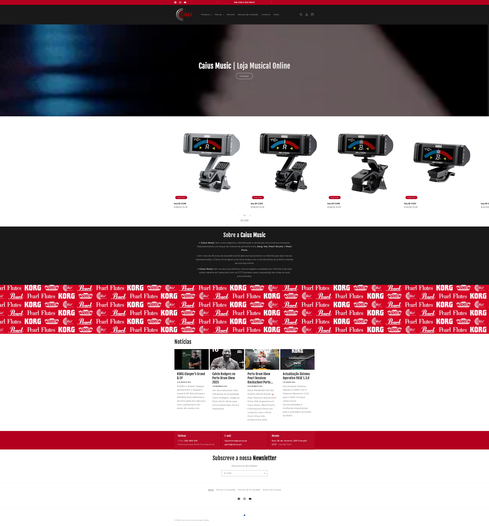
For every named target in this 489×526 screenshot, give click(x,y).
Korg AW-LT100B (180, 204)
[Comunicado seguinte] (271, 2)
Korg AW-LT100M (333, 204)
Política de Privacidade (249, 490)
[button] (207, 14)
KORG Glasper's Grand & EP (191, 376)
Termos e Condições (226, 490)
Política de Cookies (272, 490)
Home (211, 490)
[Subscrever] (264, 473)
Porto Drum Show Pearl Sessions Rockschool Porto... (260, 378)
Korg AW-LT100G (257, 204)
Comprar (244, 76)
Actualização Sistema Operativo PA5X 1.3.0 (296, 376)
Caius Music (185, 520)
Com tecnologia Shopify (199, 520)
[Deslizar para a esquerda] (239, 215)
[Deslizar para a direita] (250, 215)
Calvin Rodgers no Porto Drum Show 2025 (223, 378)
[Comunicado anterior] (217, 2)
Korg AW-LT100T (410, 204)
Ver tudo (244, 220)
